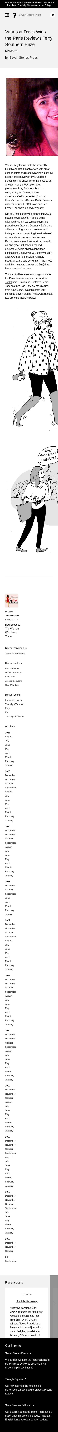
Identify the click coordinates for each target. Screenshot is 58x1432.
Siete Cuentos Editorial (17, 1405)
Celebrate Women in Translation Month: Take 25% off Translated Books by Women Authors (29, 3)
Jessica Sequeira (13, 681)
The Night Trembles (14, 704)
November (10, 779)
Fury (7, 708)
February (9, 761)
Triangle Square (14, 1379)
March (8, 757)
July (7, 740)
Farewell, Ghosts (13, 700)
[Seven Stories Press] (14, 15)
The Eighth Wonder (14, 716)
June (7, 745)
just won (14, 184)
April (7, 753)
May (7, 749)
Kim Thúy (10, 676)
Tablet (8, 282)
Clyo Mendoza (12, 685)
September (10, 787)
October (9, 783)
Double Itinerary (27, 1301)
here (28, 268)
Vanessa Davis (12, 619)
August (8, 736)
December (10, 775)
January (9, 765)
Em (6, 712)
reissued (10, 221)
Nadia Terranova (13, 672)
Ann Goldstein (12, 668)
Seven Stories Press (30, 14)
